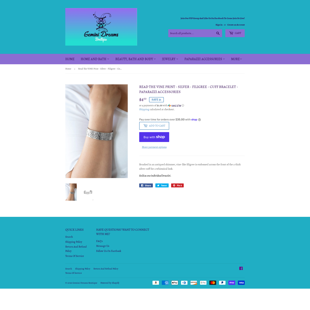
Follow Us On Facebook (108, 251)
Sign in (219, 24)
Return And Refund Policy (105, 268)
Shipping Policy (73, 242)
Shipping (144, 109)
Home (70, 59)
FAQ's (99, 241)
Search (69, 237)
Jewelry (169, 59)
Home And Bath (94, 59)
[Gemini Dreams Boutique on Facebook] (241, 269)
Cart (237, 33)
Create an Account (236, 24)
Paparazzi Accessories (203, 59)
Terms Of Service (74, 256)
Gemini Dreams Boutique (84, 282)
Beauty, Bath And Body (134, 59)
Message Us (102, 246)
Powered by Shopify (109, 282)
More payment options (154, 147)
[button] (192, 105)
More (235, 59)
